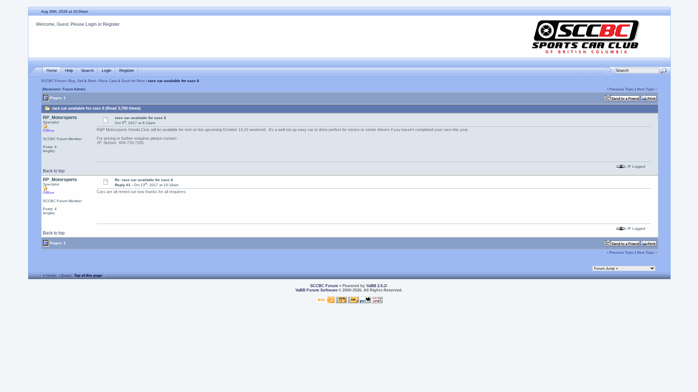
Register (111, 24)
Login (91, 24)
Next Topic (645, 89)
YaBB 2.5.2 (376, 285)
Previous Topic (621, 89)
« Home (49, 275)
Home (52, 70)
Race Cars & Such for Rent (122, 81)
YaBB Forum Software (316, 290)
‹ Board (65, 275)
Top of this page (88, 275)
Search (87, 70)
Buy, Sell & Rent (82, 81)
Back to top (54, 170)
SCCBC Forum (53, 81)
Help (69, 70)
